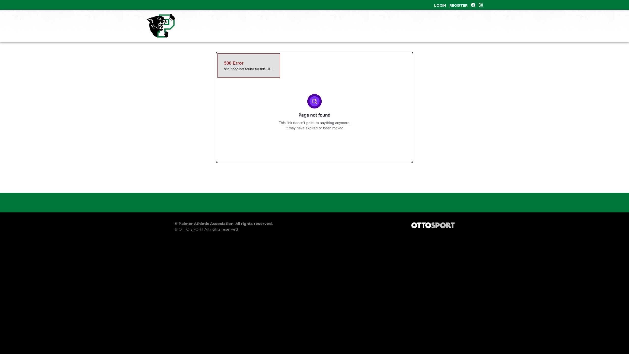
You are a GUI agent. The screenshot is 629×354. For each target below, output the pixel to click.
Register (458, 5)
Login (440, 5)
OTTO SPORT (191, 229)
